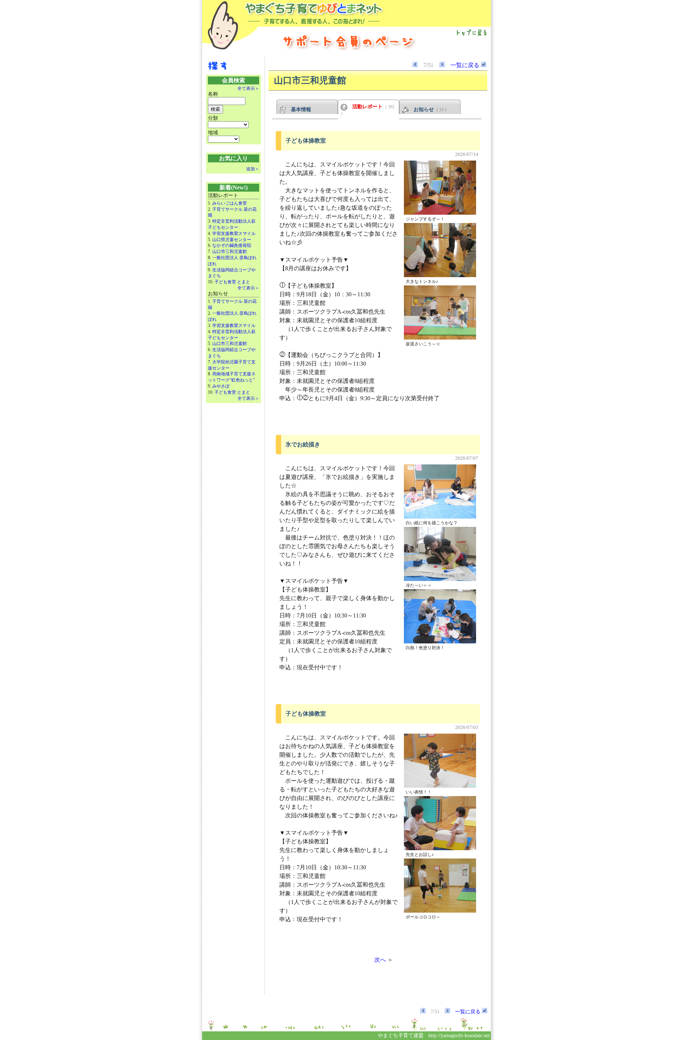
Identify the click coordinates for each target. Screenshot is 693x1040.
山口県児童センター (231, 239)
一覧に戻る (465, 65)
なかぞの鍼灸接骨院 (231, 245)
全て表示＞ (248, 88)
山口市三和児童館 (229, 251)
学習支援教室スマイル (234, 233)
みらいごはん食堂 (229, 203)
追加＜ (252, 168)
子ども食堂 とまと (232, 281)
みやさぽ (221, 386)
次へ (380, 960)
